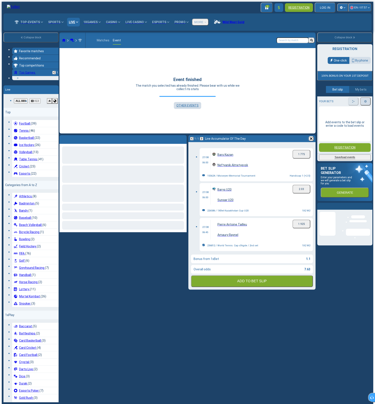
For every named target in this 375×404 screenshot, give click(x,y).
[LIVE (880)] (63, 40)
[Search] (312, 40)
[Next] (201, 138)
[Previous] (54, 72)
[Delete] (311, 138)
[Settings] (342, 7)
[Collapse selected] (49, 130)
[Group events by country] (55, 130)
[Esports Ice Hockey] (72, 40)
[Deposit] (279, 7)
